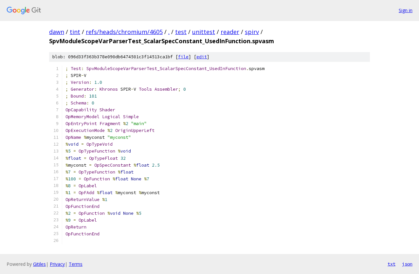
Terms (75, 264)
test (181, 32)
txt (391, 264)
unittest (203, 32)
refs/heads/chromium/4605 (124, 32)
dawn (56, 32)
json (407, 264)
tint (75, 32)
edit (201, 57)
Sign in (405, 10)
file (183, 57)
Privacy (57, 264)
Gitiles (39, 264)
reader (230, 32)
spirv (252, 32)
